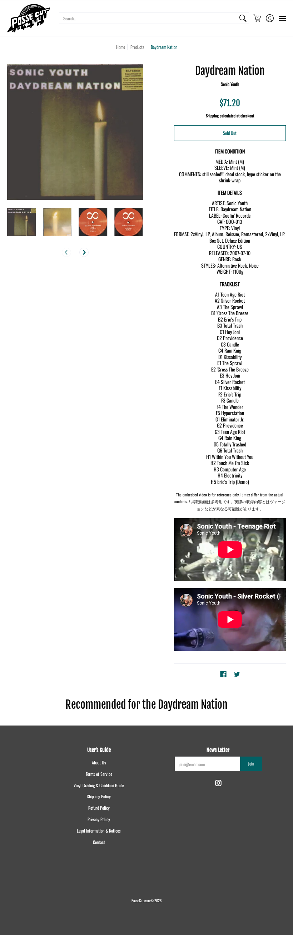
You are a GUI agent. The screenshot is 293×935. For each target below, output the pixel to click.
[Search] (243, 18)
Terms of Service (99, 773)
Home (120, 47)
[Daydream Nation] (21, 222)
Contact (99, 842)
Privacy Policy (99, 819)
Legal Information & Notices (99, 830)
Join (251, 763)
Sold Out (230, 133)
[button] (257, 18)
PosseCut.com (140, 900)
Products (137, 47)
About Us (99, 762)
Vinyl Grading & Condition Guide (99, 785)
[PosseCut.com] (28, 18)
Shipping (212, 115)
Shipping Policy (99, 796)
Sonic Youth (230, 84)
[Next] (84, 252)
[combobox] (148, 18)
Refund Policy (99, 807)
